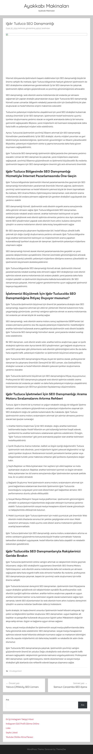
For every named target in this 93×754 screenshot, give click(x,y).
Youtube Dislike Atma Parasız (19, 737)
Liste (8, 728)
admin (38, 28)
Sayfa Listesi (12, 732)
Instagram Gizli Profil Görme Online (22, 723)
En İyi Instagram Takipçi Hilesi (20, 719)
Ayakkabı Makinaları (46, 6)
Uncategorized (15, 671)
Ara (7, 699)
